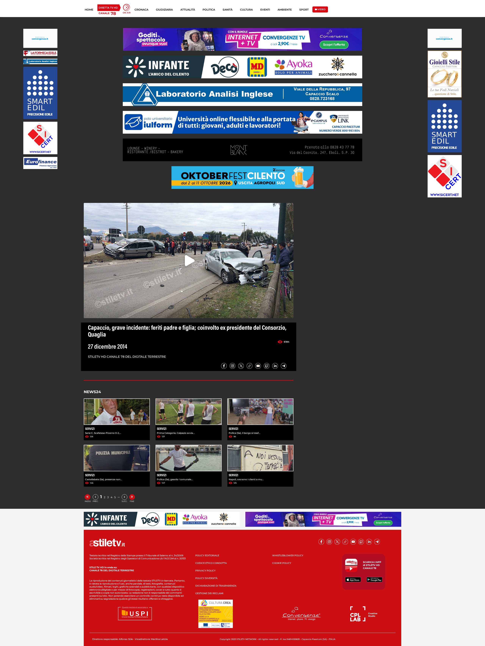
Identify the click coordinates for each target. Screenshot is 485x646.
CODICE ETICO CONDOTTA (211, 563)
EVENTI (265, 9)
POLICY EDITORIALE (207, 555)
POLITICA (209, 9)
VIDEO (321, 9)
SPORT (304, 9)
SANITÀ (227, 9)
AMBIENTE (285, 9)
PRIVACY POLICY (205, 570)
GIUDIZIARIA (164, 9)
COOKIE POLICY (281, 563)
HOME (89, 9)
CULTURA (246, 9)
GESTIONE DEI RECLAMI (209, 593)
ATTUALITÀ (187, 9)
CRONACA (141, 9)
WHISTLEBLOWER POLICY (287, 555)
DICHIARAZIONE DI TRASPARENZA (215, 585)
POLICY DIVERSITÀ (206, 578)
